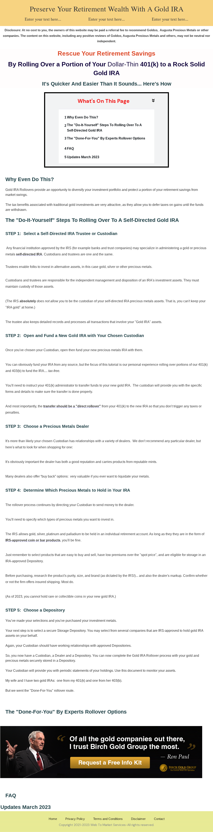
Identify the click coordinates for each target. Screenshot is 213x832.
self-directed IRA (29, 254)
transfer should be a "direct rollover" (72, 406)
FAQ (70, 148)
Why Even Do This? (82, 117)
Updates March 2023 (83, 157)
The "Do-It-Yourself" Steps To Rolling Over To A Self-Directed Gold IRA (104, 127)
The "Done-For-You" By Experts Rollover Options (106, 138)
